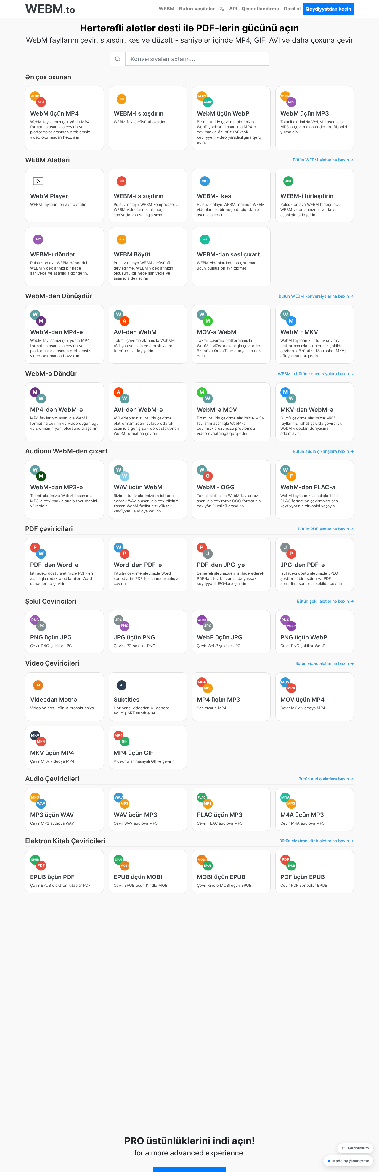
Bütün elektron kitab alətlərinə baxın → (316, 840)
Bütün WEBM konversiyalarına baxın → (316, 296)
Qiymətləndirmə (260, 9)
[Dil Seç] (222, 9)
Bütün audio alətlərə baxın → (326, 778)
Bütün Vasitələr (197, 9)
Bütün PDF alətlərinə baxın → (326, 528)
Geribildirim (358, 1148)
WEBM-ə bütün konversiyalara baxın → (316, 373)
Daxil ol (292, 9)
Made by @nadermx (350, 1160)
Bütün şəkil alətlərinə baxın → (325, 601)
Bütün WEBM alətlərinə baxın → (323, 159)
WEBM (166, 9)
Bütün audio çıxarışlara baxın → (323, 451)
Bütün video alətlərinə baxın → (324, 663)
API (233, 9)
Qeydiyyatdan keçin (328, 9)
